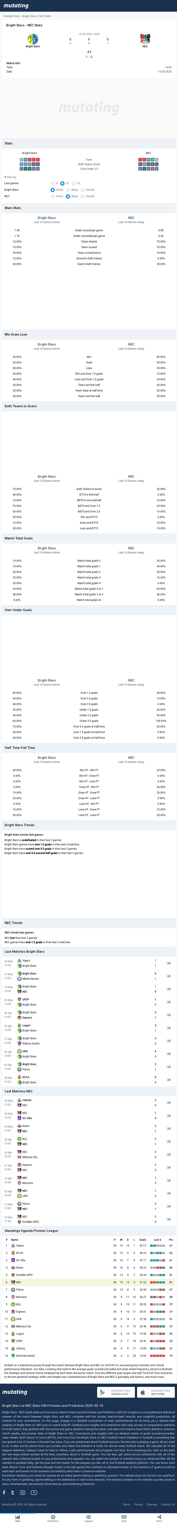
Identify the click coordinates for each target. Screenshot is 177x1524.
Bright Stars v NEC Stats (37, 16)
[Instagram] (26, 1492)
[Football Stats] (16, 6)
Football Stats (11, 16)
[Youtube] (35, 1492)
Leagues (88, 1521)
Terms (126, 1504)
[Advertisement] (89, 108)
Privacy (138, 1504)
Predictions (53, 1521)
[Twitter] (16, 1492)
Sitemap (152, 1504)
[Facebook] (6, 1492)
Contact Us (168, 1504)
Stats (17, 1521)
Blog (124, 1521)
